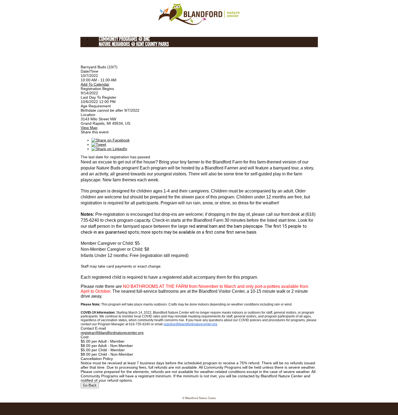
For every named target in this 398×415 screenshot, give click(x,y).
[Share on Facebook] (111, 140)
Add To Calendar (95, 84)
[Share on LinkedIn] (109, 149)
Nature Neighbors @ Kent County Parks (134, 44)
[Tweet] (99, 144)
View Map (89, 128)
